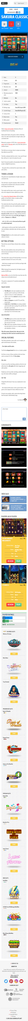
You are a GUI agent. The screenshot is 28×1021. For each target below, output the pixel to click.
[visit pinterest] (11, 981)
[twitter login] (19, 12)
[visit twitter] (6, 981)
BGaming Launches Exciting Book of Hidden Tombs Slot (17, 499)
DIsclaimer (13, 1012)
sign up (16, 9)
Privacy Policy (13, 1010)
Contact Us (15, 963)
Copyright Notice (13, 1014)
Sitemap (13, 1016)
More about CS (14, 975)
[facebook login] (17, 12)
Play (14, 654)
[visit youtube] (21, 981)
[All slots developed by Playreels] (14, 65)
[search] (15, 3)
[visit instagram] (16, 981)
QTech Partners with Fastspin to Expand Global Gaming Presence (17, 507)
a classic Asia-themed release (9, 196)
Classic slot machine (9, 129)
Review (11, 561)
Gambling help (14, 985)
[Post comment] (24, 419)
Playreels (10, 144)
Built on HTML (4, 275)
